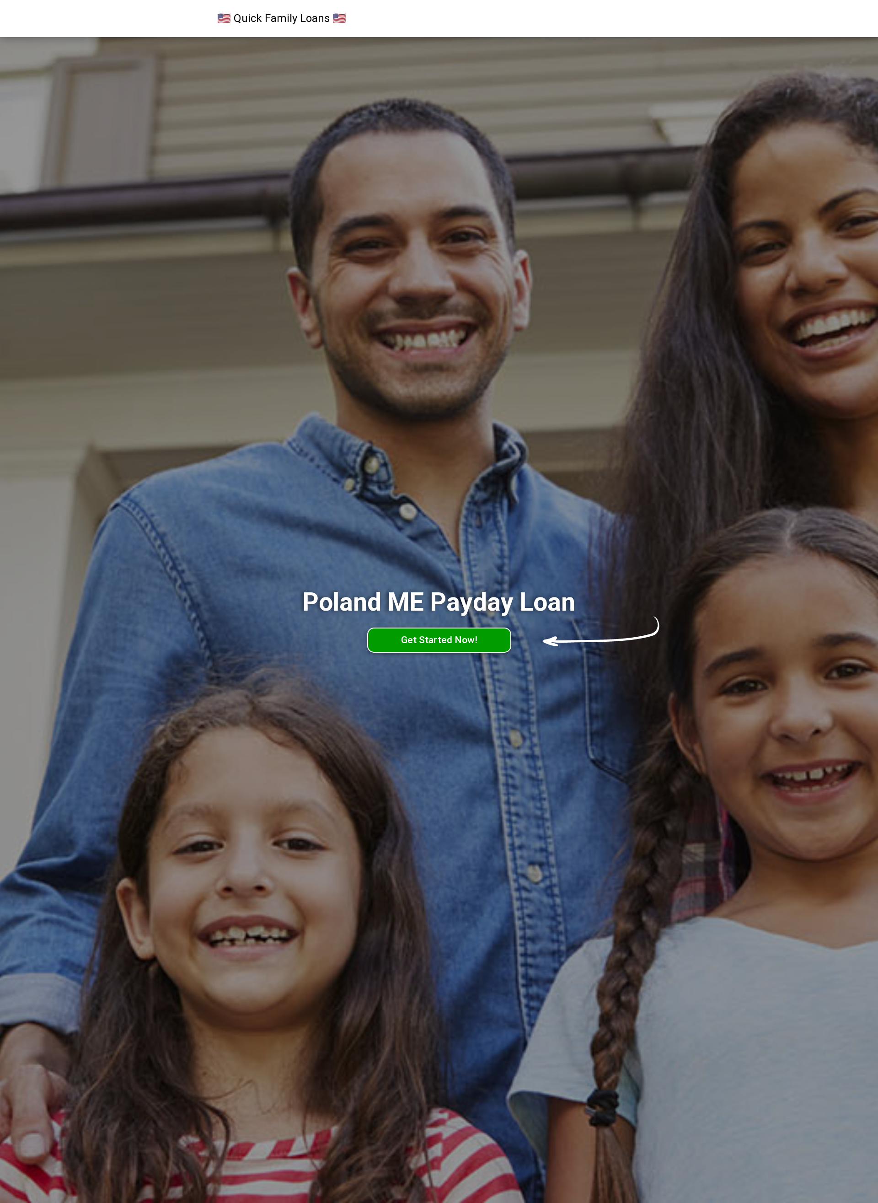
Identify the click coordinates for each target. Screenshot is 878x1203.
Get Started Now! (439, 639)
